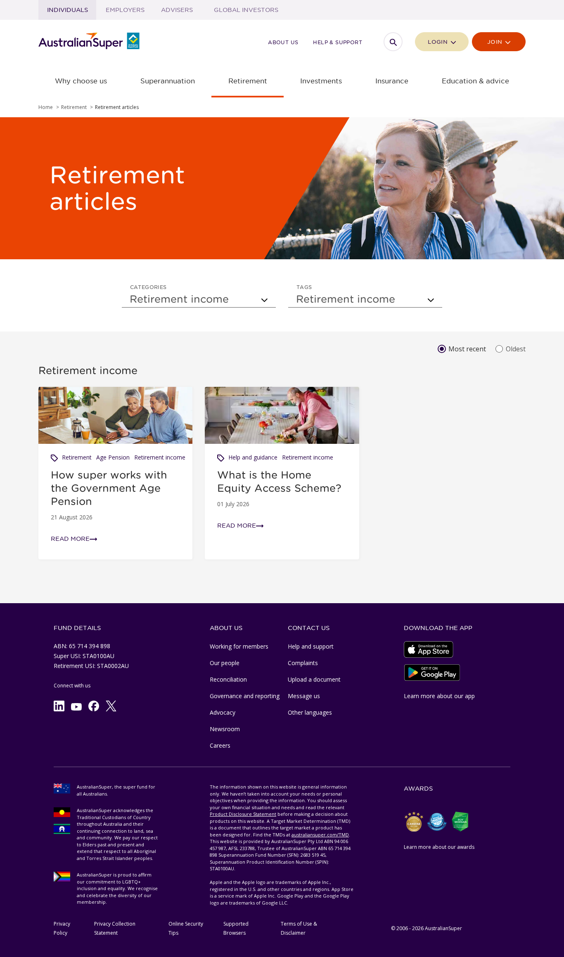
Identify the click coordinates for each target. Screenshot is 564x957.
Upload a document (314, 679)
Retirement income (159, 457)
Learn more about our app (439, 696)
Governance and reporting (245, 696)
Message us (304, 696)
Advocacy (222, 712)
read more (70, 538)
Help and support (311, 646)
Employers (125, 10)
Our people (224, 663)
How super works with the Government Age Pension (109, 488)
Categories (148, 287)
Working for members (239, 646)
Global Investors (246, 10)
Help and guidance (252, 457)
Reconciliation (228, 679)
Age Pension (113, 457)
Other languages (310, 712)
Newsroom (225, 729)
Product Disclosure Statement (243, 814)
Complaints (303, 663)
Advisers (177, 10)
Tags (304, 287)
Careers (220, 745)
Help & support (337, 42)
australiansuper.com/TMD (320, 834)
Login (438, 41)
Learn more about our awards (439, 846)
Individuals (67, 10)
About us (283, 42)
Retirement (77, 457)
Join (495, 41)
